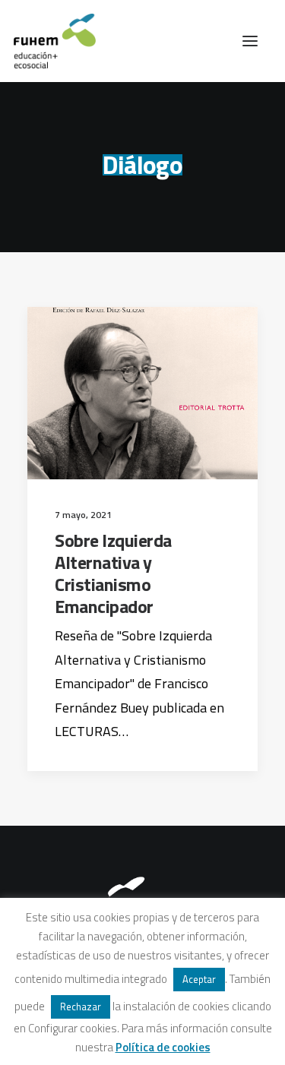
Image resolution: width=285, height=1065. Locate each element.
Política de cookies (163, 1047)
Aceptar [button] (199, 979)
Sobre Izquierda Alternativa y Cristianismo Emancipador (113, 572)
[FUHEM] (48, 41)
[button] (250, 41)
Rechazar (80, 1006)
